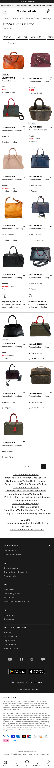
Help (6, 610)
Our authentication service (16, 571)
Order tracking (11, 567)
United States (27, 754)
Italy (48, 754)
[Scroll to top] (43, 466)
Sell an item (9, 597)
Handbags (46, 18)
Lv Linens (25, 519)
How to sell (9, 589)
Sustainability (10, 636)
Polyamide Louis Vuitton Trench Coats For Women (27, 524)
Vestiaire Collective (15, 628)
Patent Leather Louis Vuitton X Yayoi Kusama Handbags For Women (27, 499)
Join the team (10, 644)
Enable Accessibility (27, 1)
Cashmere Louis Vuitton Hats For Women (25, 490)
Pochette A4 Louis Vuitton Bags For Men (25, 477)
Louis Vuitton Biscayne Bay (25, 503)
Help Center (9, 614)
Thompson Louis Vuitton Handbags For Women (27, 513)
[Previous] (20, 466)
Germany (37, 754)
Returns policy (11, 576)
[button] (49, 11)
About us (8, 632)
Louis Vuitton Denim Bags (26, 474)
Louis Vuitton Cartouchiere (25, 507)
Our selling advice (12, 593)
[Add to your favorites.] (23, 78)
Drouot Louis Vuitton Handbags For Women (25, 510)
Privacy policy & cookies (26, 689)
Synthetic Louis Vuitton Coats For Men (25, 481)
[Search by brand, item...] (5, 11)
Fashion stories (11, 648)
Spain (43, 754)
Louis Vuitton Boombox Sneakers (27, 529)
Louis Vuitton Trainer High (26, 487)
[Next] (33, 466)
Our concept (10, 550)
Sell (6, 585)
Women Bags (32, 18)
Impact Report (10, 640)
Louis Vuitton (17, 18)
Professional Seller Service (16, 601)
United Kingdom (16, 754)
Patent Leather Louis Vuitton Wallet (25, 494)
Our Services (11, 546)
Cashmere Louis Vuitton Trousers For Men (26, 484)
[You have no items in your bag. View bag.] (49, 11)
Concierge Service (12, 554)
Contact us (9, 618)
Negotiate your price (11, 301)
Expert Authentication (38, 301)
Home (5, 18)
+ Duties (11, 136)
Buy (6, 563)
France (6, 754)
